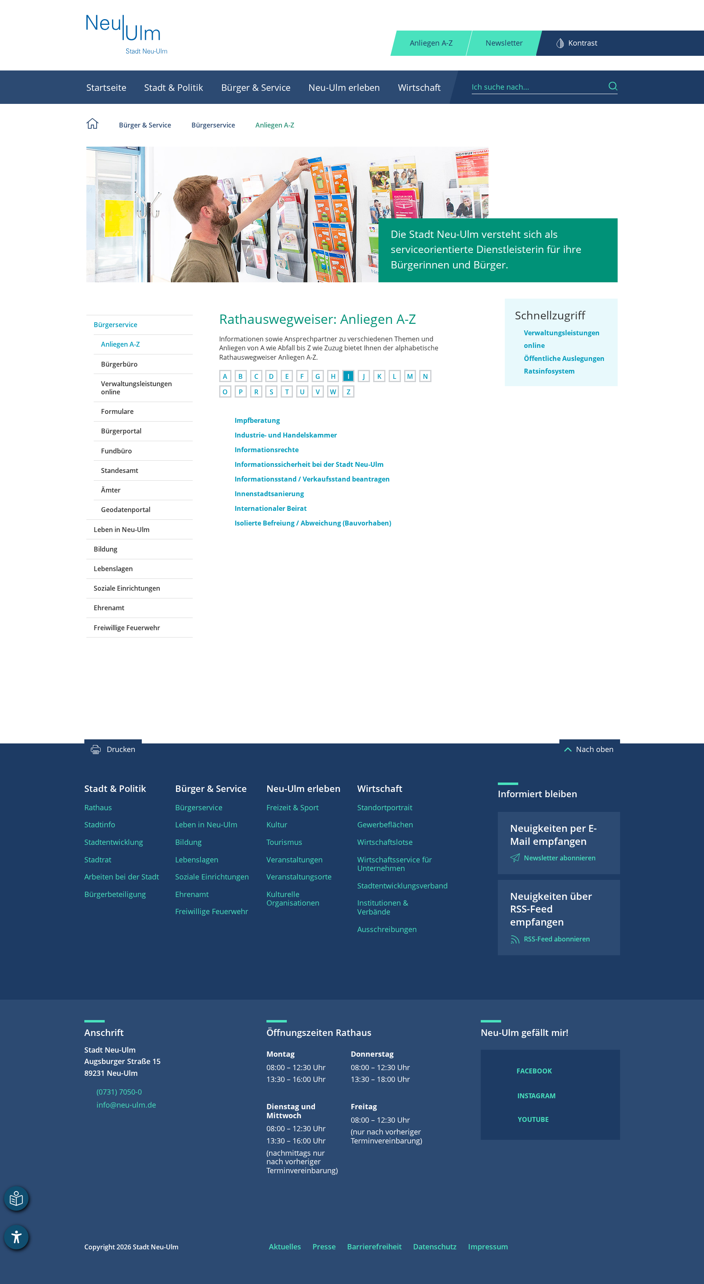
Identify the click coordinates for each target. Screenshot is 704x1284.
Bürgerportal (121, 431)
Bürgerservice (213, 125)
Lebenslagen (113, 568)
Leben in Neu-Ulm (122, 529)
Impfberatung (257, 420)
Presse (324, 1246)
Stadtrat (97, 859)
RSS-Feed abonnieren (557, 938)
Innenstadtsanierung (269, 493)
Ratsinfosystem (549, 371)
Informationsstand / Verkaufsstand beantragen (312, 479)
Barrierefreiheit (374, 1246)
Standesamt (119, 470)
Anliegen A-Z (431, 43)
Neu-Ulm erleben (344, 87)
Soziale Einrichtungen (127, 588)
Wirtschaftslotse (385, 842)
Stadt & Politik (173, 87)
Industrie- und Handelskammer (286, 435)
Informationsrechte (267, 449)
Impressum (488, 1246)
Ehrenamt (109, 607)
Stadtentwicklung (113, 842)
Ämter (111, 490)
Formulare (117, 411)
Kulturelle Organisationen (292, 898)
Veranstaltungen (294, 859)
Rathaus (98, 807)
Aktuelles (285, 1246)
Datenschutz (435, 1246)
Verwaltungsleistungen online (136, 387)
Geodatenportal (125, 509)
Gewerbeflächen (385, 824)
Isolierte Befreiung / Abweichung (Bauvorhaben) (313, 523)
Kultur (276, 824)
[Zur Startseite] (127, 35)
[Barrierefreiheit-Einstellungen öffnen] (16, 1237)
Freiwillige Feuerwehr (127, 627)
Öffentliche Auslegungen (564, 358)
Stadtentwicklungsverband (402, 885)
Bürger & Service (255, 87)
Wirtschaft (419, 87)
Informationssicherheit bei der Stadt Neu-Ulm (309, 464)
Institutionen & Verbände (382, 907)
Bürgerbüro (119, 364)
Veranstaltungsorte (299, 877)
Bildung (105, 549)
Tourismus (284, 842)
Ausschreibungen (387, 929)
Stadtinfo (99, 824)
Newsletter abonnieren (560, 857)
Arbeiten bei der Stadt (121, 877)
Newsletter (504, 43)
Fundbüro (116, 450)
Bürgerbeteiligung (115, 894)
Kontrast (582, 43)
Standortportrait (384, 807)
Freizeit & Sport (292, 807)
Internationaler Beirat (271, 508)
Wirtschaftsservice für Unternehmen (394, 864)
